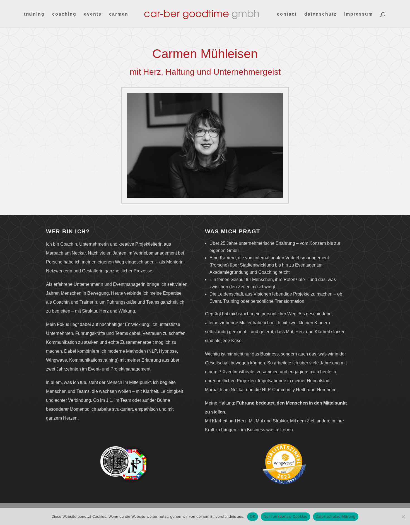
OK (252, 516)
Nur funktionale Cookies (285, 516)
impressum (358, 14)
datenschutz (320, 14)
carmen (118, 14)
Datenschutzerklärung (336, 516)
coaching (64, 14)
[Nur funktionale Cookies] (403, 516)
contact (287, 14)
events (93, 14)
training (34, 14)
